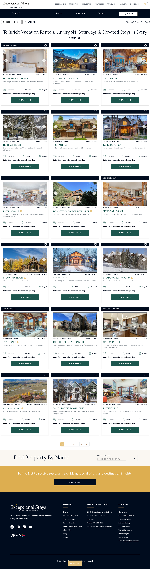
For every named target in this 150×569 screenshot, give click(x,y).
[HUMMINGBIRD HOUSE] (25, 61)
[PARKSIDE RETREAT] (125, 127)
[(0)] (145, 3)
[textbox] (32, 13)
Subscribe (75, 482)
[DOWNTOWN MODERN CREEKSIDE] (75, 194)
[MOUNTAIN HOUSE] (25, 260)
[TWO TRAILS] (25, 324)
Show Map (75, 563)
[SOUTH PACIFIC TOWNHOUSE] (75, 391)
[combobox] (32, 13)
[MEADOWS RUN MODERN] (125, 260)
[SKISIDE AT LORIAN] (125, 194)
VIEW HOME (25, 100)
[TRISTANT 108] (75, 127)
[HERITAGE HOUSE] (25, 127)
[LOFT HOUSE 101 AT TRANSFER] (75, 324)
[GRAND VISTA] (75, 260)
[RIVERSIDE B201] (125, 391)
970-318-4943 (16, 8)
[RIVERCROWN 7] (25, 194)
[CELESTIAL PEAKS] (25, 391)
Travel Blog (100, 4)
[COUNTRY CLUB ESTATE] (75, 61)
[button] (6, 60)
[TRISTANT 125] (125, 61)
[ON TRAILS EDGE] (125, 324)
